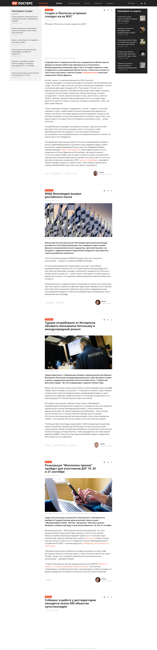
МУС (75, 174)
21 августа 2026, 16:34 (52, 610)
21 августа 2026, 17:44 (52, 201)
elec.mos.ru (90, 538)
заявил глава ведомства (71, 150)
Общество (98, 3)
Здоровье (110, 3)
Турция (48, 445)
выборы (48, 580)
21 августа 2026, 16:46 (52, 475)
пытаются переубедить (88, 160)
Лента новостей (74, 3)
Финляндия (49, 303)
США (47, 174)
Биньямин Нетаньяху (60, 445)
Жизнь (59, 3)
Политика (43, 3)
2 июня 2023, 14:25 (51, 20)
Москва (87, 3)
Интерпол (73, 445)
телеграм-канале (90, 72)
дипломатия (60, 303)
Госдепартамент (57, 174)
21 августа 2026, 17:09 (52, 333)
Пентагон (68, 174)
